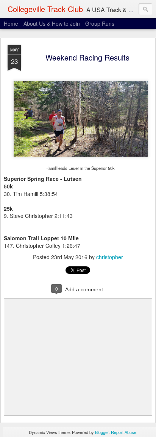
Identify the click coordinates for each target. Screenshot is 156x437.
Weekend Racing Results (87, 57)
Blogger (102, 432)
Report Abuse (123, 432)
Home (11, 23)
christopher (109, 257)
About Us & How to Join (51, 23)
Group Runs (99, 23)
